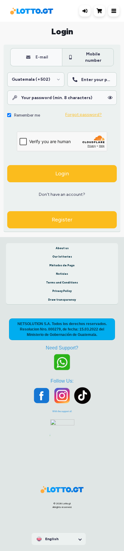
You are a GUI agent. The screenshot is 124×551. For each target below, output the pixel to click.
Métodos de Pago (62, 265)
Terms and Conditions (62, 282)
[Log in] (85, 11)
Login (62, 173)
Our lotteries (62, 256)
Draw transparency (62, 299)
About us (62, 248)
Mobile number (93, 57)
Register (62, 219)
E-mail (42, 57)
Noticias (62, 273)
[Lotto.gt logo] (32, 11)
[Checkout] (101, 11)
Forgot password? (83, 114)
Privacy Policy (62, 291)
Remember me (27, 115)
